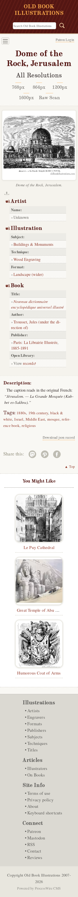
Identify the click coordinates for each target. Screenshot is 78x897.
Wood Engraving (27, 259)
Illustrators (37, 768)
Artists (33, 711)
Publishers (36, 730)
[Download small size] (6, 193)
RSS (31, 844)
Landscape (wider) (28, 274)
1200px (59, 87)
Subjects (35, 737)
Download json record (59, 437)
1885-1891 (19, 348)
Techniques (37, 743)
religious (29, 425)
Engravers (36, 717)
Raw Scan (49, 97)
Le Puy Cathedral (39, 547)
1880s (21, 412)
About (32, 806)
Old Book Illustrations (42, 875)
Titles (32, 750)
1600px (26, 97)
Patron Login (65, 39)
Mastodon (36, 838)
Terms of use (38, 793)
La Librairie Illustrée (40, 342)
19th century (38, 412)
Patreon (34, 831)
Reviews (34, 857)
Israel (18, 419)
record (28, 363)
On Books (36, 775)
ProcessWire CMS (48, 888)
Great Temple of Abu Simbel (42, 610)
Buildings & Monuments (33, 244)
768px (18, 87)
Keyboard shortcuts (44, 813)
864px (39, 87)
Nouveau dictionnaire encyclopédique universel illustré (37, 304)
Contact (34, 851)
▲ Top (70, 466)
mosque (53, 419)
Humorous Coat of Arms (39, 673)
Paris (17, 342)
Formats (34, 724)
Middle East (35, 419)
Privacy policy (40, 800)
